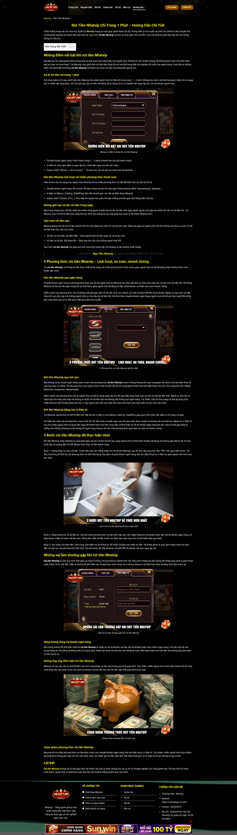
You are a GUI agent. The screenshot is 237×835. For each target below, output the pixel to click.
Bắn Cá (126, 7)
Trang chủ (73, 7)
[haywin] (155, 828)
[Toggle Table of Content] (70, 47)
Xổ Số (118, 7)
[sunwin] (81, 828)
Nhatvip (47, 18)
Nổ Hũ (98, 7)
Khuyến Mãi (86, 7)
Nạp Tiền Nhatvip (103, 253)
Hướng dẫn (138, 7)
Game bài (108, 7)
